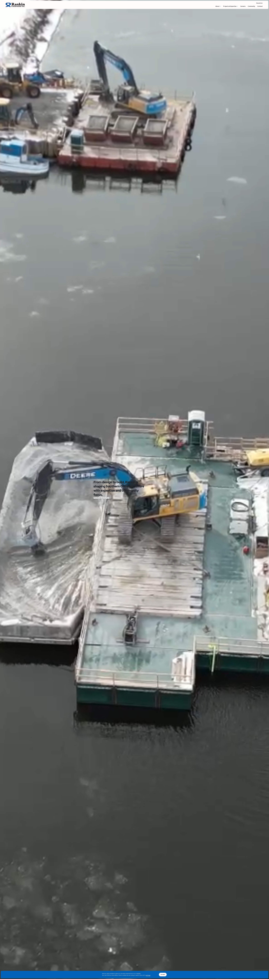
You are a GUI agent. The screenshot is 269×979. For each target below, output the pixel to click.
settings (148, 975)
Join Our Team (105, 498)
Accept (163, 974)
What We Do (97, 498)
